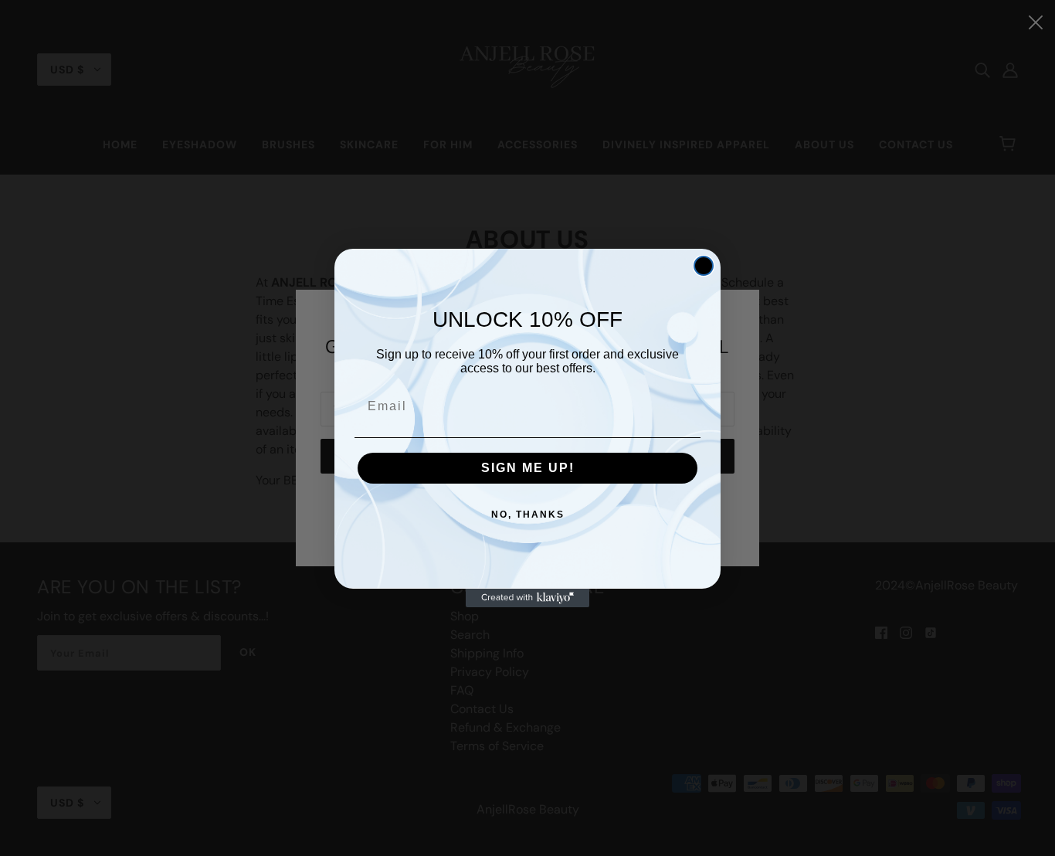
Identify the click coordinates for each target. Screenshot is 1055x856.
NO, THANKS (528, 514)
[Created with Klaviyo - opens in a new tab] (527, 598)
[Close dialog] (703, 265)
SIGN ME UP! (528, 467)
